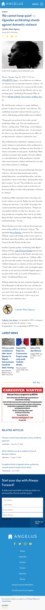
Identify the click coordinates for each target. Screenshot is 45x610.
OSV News (5, 457)
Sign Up (39, 522)
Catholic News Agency (11, 29)
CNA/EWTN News (10, 80)
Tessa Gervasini (21, 368)
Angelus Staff (34, 354)
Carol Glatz (5, 444)
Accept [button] (5, 605)
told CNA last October (24, 250)
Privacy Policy (32, 599)
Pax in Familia (15, 232)
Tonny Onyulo (6, 471)
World (5, 12)
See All (36, 382)
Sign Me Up (6, 519)
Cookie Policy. (6, 601)
